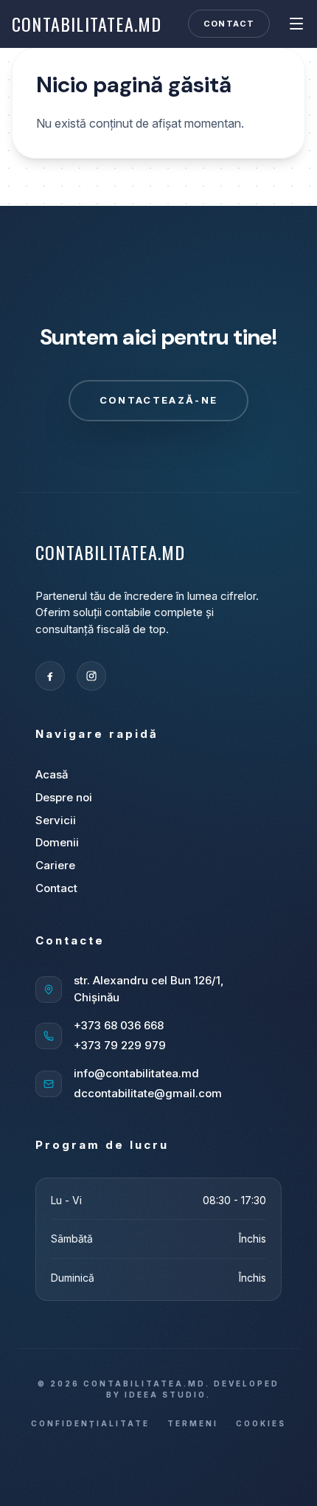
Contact (228, 23)
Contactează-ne (159, 400)
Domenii (57, 842)
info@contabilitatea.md (136, 1073)
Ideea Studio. (168, 1394)
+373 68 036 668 (119, 1025)
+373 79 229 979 (120, 1045)
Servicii (55, 820)
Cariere (55, 865)
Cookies (261, 1423)
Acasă (51, 774)
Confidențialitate (90, 1423)
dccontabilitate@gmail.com (148, 1093)
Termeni (192, 1423)
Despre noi (63, 797)
